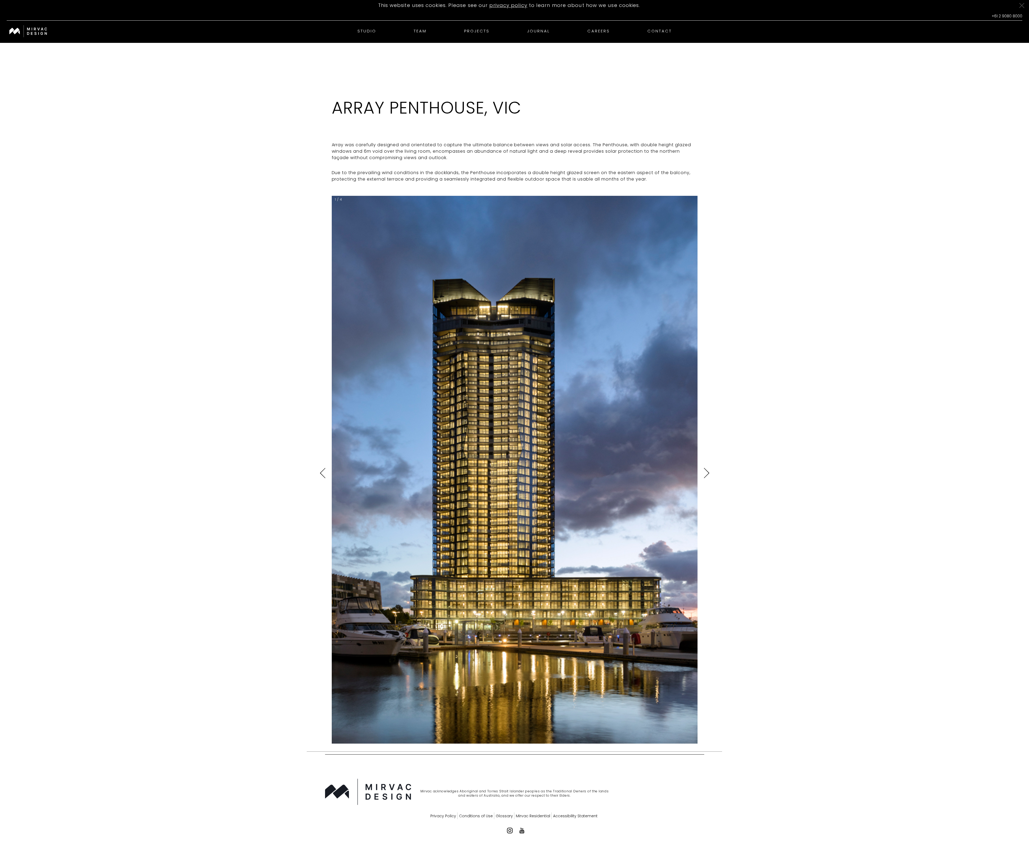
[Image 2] (340, 792)
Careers (598, 31)
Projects (477, 31)
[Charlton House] (28, 31)
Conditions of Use (476, 816)
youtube (522, 830)
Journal (538, 31)
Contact (659, 31)
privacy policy (508, 5)
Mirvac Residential (533, 816)
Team (420, 31)
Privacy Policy (443, 816)
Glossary (504, 816)
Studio (366, 31)
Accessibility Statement (575, 816)
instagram (509, 830)
